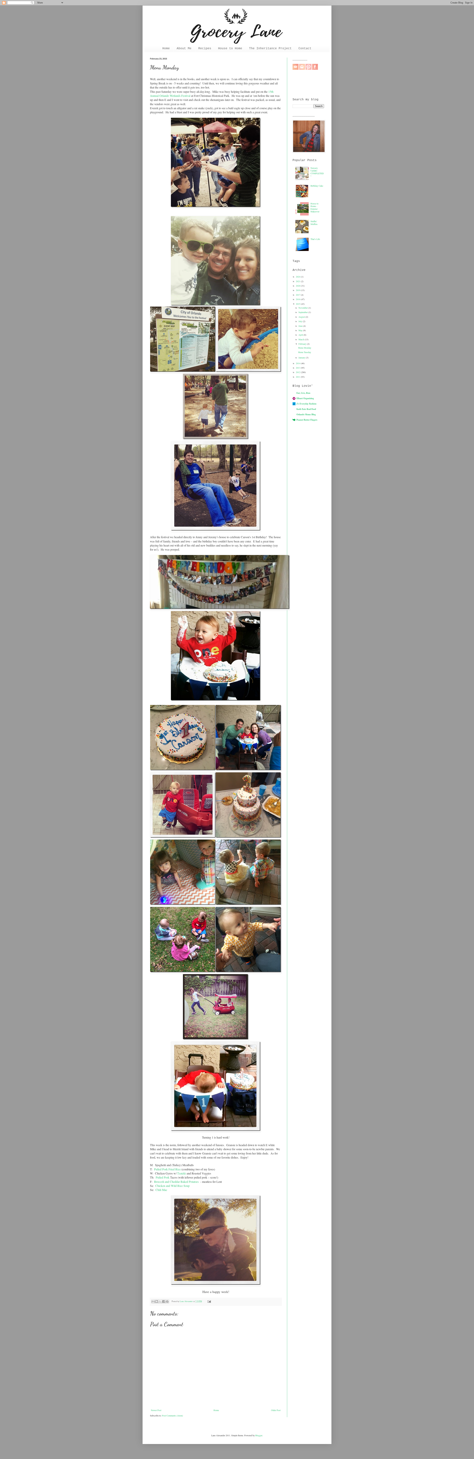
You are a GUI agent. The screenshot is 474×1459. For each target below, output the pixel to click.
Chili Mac (161, 1190)
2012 (298, 372)
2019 (298, 290)
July (300, 321)
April (301, 334)
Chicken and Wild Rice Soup (172, 1186)
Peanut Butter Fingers (306, 419)
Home (166, 48)
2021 (298, 281)
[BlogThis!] (156, 1301)
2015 (298, 303)
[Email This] (153, 1301)
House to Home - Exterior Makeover (315, 207)
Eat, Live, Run (303, 393)
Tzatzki (181, 1173)
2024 (298, 276)
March (301, 339)
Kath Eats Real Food (306, 409)
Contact (304, 48)
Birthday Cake (317, 185)
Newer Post (156, 1410)
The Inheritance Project (270, 48)
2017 (298, 294)
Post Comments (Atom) (172, 1415)
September (303, 312)
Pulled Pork (161, 1169)
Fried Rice (174, 1169)
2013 (298, 367)
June (300, 325)
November (303, 307)
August (302, 316)
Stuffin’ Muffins (314, 222)
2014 (298, 363)
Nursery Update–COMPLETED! (317, 171)
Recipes (204, 48)
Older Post (276, 1410)
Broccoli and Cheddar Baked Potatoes (176, 1182)
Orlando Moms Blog (306, 414)
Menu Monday (304, 347)
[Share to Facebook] (164, 1301)
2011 (298, 376)
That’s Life (315, 239)
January (302, 357)
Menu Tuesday (304, 352)
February (302, 343)
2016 (298, 299)
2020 (298, 285)
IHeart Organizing (305, 398)
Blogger (258, 1435)
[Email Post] (208, 1301)
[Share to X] (160, 1301)
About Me (184, 48)
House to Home (230, 48)
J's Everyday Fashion (306, 403)
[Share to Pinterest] (167, 1301)
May (300, 330)
